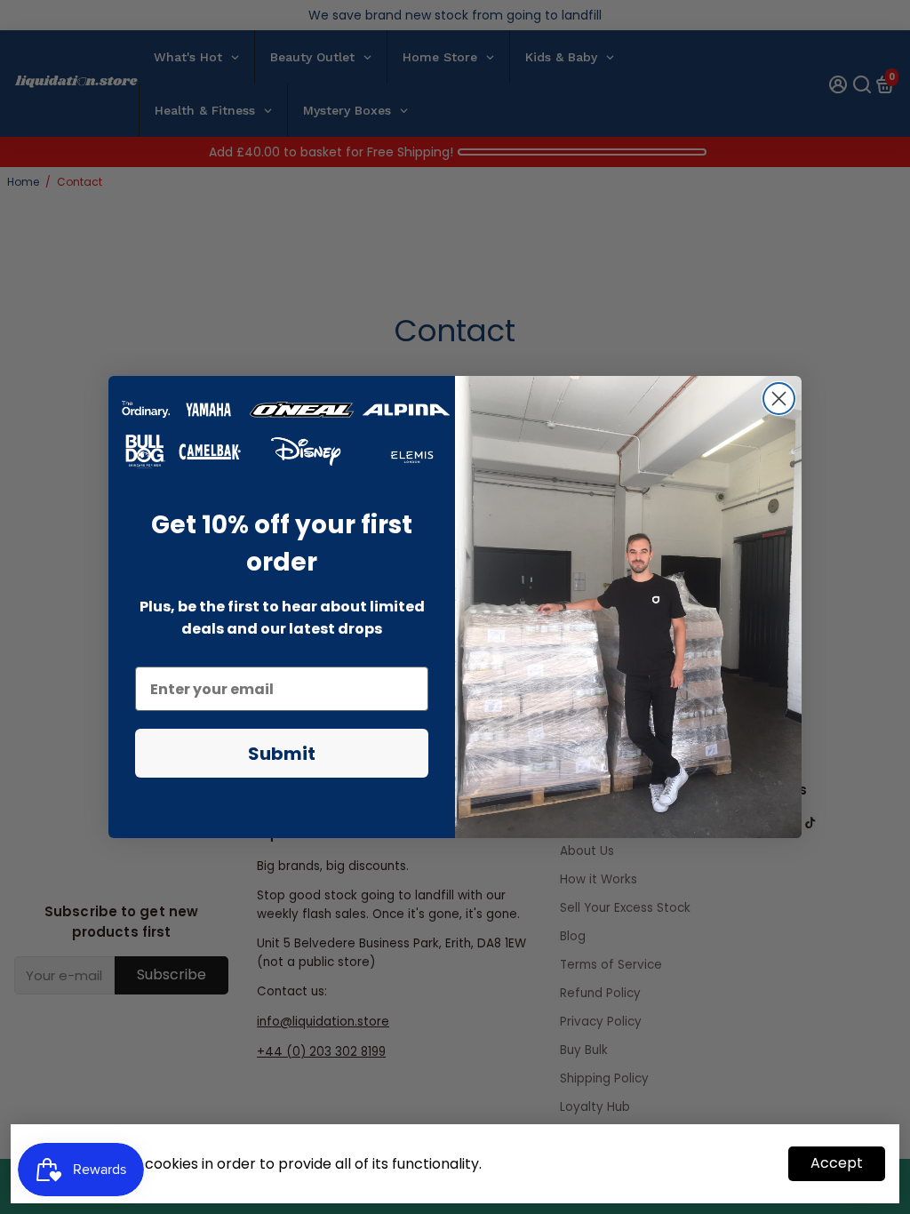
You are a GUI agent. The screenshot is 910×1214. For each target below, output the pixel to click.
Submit (281, 753)
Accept (836, 1163)
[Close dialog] (778, 398)
